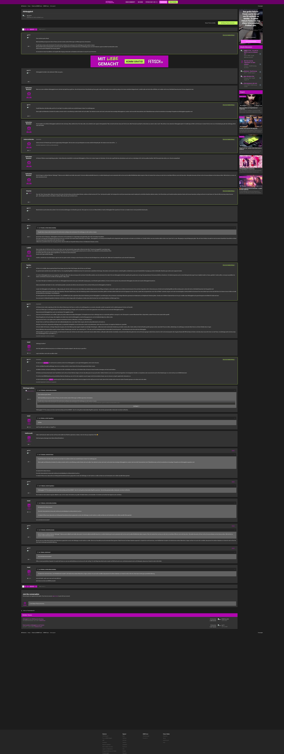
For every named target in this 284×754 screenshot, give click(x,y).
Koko (164, 742)
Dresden (124, 751)
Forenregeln (260, 6)
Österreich (125, 753)
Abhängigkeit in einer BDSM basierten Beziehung (33, 619)
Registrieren (173, 2)
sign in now (55, 596)
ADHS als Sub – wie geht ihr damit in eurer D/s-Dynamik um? (251, 52)
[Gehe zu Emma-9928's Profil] (242, 84)
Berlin (124, 736)
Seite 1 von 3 (42, 29)
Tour (103, 738)
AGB (103, 740)
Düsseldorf (125, 744)
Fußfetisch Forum (38, 626)
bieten (107, 746)
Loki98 (29, 248)
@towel (51, 379)
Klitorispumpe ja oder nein (250, 83)
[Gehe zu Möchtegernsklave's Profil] (29, 393)
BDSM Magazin (109, 738)
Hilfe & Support (105, 736)
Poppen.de (165, 736)
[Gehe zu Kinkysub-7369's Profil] (242, 77)
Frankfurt (124, 742)
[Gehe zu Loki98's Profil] (29, 253)
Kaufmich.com (166, 740)
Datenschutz (110, 748)
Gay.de (164, 738)
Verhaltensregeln (105, 753)
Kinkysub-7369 (247, 78)
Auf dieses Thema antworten (228, 23)
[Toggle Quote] (38, 227)
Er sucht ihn (145, 738)
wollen (111, 746)
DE (156, 2)
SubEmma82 (29, 433)
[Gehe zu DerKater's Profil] (242, 61)
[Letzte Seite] (36, 29)
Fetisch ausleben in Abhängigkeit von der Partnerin (33, 625)
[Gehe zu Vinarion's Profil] (29, 196)
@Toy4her (46, 362)
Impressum (104, 742)
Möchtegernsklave (28, 388)
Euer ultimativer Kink (249, 76)
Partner (164, 734)
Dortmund (125, 746)
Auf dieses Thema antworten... (38, 603)
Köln (123, 748)
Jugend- (104, 748)
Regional (124, 734)
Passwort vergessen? (106, 744)
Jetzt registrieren (251, 41)
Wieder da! (163, 2)
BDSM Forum (40, 17)
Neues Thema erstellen (210, 23)
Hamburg (124, 738)
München (124, 740)
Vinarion (28, 191)
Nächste (32, 29)
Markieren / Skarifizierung (250, 71)
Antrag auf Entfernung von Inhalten (109, 751)
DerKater (246, 66)
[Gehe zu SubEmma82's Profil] (29, 438)
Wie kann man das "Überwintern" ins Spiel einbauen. (249, 62)
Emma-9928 (247, 85)
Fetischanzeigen (146, 736)
